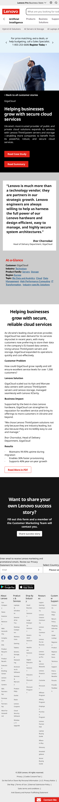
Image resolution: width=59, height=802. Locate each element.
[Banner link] (29, 39)
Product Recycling (4, 651)
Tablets (16, 648)
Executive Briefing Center (4, 669)
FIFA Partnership (4, 691)
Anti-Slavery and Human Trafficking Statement (29, 792)
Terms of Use (21, 784)
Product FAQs (16, 690)
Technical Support (55, 664)
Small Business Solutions (29, 610)
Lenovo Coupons (17, 705)
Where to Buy (41, 741)
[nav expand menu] (4, 19)
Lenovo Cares (3, 679)
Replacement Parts (54, 654)
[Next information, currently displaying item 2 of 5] (52, 42)
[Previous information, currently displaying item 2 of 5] (6, 42)
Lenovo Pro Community (42, 631)
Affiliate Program (42, 694)
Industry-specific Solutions (36, 285)
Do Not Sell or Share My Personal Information (20, 780)
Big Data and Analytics (23, 278)
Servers (26, 272)
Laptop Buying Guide (41, 733)
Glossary (42, 747)
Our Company (4, 605)
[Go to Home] (10, 11)
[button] (51, 2)
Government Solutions (29, 639)
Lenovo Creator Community (42, 619)
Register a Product (54, 645)
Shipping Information (54, 628)
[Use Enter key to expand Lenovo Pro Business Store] (45, 3)
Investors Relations (4, 620)
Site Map (10, 784)
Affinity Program (42, 700)
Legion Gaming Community (42, 606)
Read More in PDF (18, 469)
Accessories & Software (17, 669)
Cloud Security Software (17, 713)
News (3, 612)
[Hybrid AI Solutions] (22, 29)
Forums (54, 680)
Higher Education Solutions (29, 665)
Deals (16, 700)
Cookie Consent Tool (32, 776)
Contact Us (54, 606)
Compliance (4, 639)
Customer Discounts (42, 684)
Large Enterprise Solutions (29, 625)
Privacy (19, 776)
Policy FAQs (54, 613)
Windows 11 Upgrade (17, 723)
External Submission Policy (39, 784)
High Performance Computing (35, 281)
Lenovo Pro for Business (41, 643)
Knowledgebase (42, 752)
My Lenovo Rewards (42, 664)
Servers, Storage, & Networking (17, 657)
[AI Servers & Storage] (45, 29)
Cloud (39, 278)
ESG (2, 645)
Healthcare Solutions (29, 651)
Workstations (16, 638)
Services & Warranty (16, 680)
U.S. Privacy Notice (47, 780)
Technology (21, 269)
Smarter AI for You (16, 620)
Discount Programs (29, 689)
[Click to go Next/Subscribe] (38, 570)
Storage (35, 272)
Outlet (16, 695)
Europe (17, 275)
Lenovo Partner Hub (41, 724)
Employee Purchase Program (42, 711)
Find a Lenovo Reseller (54, 673)
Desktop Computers (16, 629)
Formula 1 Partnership (4, 702)
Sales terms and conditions (28, 788)
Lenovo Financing (42, 673)
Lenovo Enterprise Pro (42, 654)
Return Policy (54, 620)
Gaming (16, 643)
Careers (4, 685)
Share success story (29, 533)
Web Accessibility (4, 631)
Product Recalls (4, 660)
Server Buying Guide (41, 761)
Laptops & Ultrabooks (17, 609)
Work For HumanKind (4, 713)
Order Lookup (54, 636)
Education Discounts (29, 679)
